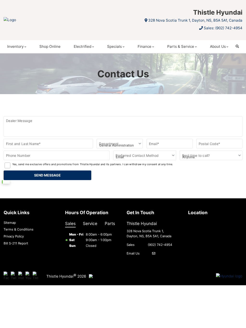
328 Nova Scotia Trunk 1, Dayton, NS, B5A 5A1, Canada (195, 20)
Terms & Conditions (18, 229)
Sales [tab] (70, 223)
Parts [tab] (110, 223)
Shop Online (50, 46)
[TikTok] (35, 276)
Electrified (82, 46)
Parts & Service (180, 46)
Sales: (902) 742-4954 (223, 28)
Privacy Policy (14, 236)
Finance (144, 46)
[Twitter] (13, 276)
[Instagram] (21, 276)
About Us (218, 46)
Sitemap (10, 223)
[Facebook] (6, 276)
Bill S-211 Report (16, 243)
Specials (114, 46)
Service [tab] (90, 223)
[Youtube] (28, 276)
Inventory (15, 46)
